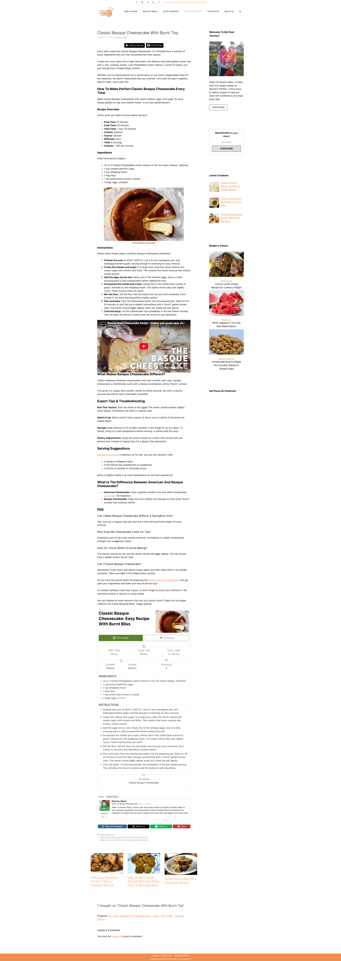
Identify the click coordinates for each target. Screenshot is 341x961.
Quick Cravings (171, 11)
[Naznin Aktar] (104, 810)
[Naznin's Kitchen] (106, 11)
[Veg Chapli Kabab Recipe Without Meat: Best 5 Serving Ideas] (144, 871)
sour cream (110, 495)
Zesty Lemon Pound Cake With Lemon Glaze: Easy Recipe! (124, 837)
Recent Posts (112, 797)
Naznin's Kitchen (145, 804)
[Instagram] (159, 2)
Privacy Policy (166, 955)
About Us (229, 11)
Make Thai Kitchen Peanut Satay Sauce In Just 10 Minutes (124, 840)
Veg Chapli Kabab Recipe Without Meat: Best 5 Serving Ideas (144, 881)
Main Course (130, 11)
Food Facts (213, 11)
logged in (116, 936)
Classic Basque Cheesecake (164, 580)
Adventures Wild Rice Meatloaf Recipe (181, 881)
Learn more (218, 107)
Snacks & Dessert (193, 11)
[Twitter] (147, 2)
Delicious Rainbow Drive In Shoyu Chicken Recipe (104, 881)
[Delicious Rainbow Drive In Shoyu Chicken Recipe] (107, 871)
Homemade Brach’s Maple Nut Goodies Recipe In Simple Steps (226, 365)
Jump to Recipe (136, 45)
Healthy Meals (150, 11)
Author (101, 797)
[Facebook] (136, 2)
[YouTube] (153, 2)
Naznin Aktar (119, 801)
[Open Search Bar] (240, 11)
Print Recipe (156, 45)
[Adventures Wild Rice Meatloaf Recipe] (181, 873)
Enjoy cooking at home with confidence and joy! (187, 2)
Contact (156, 955)
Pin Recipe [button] (168, 638)
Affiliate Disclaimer (182, 955)
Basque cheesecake (108, 454)
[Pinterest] (142, 2)
